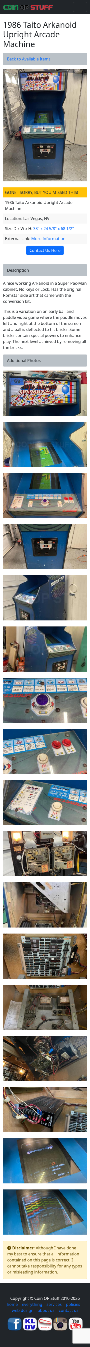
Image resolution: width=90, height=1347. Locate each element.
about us (46, 1310)
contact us (68, 1310)
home (12, 1304)
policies (73, 1304)
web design (23, 1310)
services (54, 1304)
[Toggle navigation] (80, 7)
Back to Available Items (28, 59)
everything (32, 1304)
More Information (48, 238)
